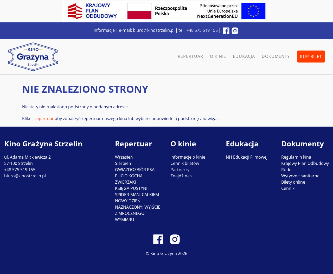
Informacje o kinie (187, 157)
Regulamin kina (296, 157)
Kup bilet (311, 56)
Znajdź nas (181, 176)
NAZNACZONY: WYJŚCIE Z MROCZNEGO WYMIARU (137, 213)
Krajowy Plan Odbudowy (305, 163)
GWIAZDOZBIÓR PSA (135, 169)
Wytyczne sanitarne (300, 176)
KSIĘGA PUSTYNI (131, 188)
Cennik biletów (184, 163)
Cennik (287, 188)
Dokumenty (276, 56)
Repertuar (190, 56)
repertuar (45, 118)
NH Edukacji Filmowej (246, 157)
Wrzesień (124, 157)
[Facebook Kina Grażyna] (226, 30)
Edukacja (244, 56)
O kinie (218, 56)
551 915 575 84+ (202, 30)
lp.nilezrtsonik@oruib (154, 30)
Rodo (286, 169)
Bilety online (293, 182)
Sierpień (123, 163)
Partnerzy (179, 169)
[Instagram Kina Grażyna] (235, 30)
